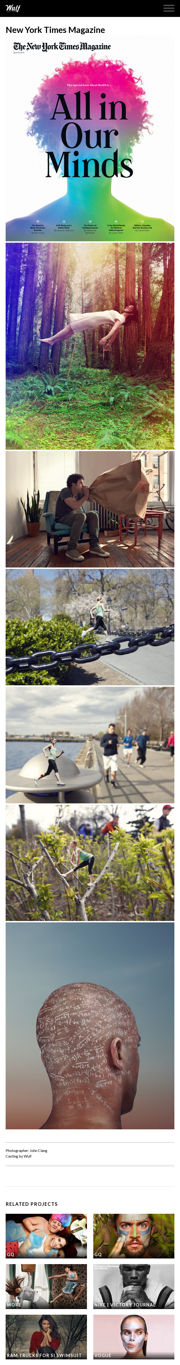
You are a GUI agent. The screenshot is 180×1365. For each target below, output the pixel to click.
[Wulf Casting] (13, 8)
